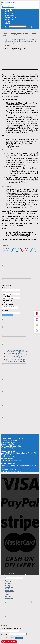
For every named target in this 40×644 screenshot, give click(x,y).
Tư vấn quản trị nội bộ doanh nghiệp (16, 355)
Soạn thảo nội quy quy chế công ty (16, 356)
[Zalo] (37, 330)
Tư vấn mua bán (10, 17)
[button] (5, 250)
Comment (5, 310)
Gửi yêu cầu (7, 315)
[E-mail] (37, 325)
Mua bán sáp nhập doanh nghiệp (15, 359)
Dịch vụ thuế (9, 19)
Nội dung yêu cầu (8, 304)
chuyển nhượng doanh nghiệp (23, 41)
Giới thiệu (8, 12)
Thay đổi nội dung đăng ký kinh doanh (17, 352)
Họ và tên (5, 287)
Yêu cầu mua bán (7, 300)
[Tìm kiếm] (5, 580)
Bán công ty (9, 14)
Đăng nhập (19, 638)
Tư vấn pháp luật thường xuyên (15, 361)
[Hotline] (37, 314)
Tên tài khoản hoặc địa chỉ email (12, 629)
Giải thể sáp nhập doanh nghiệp (15, 353)
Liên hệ (7, 23)
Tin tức (7, 21)
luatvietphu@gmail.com (13, 460)
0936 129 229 (10, 641)
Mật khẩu (4, 634)
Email (4, 292)
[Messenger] (37, 319)
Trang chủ (8, 10)
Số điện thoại (6, 296)
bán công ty (9, 41)
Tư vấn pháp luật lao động (13, 358)
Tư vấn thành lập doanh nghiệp (15, 350)
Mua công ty (9, 16)
